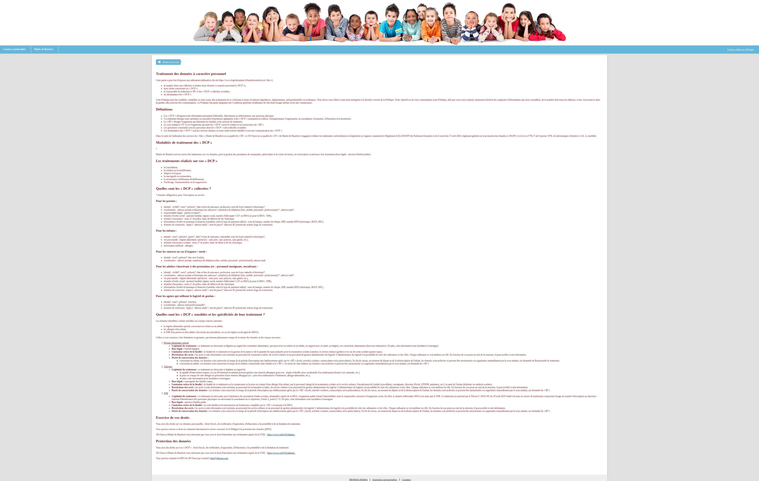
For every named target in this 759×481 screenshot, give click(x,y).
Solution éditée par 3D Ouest (740, 49)
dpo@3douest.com (219, 458)
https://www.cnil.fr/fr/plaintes (281, 434)
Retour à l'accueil (171, 62)
